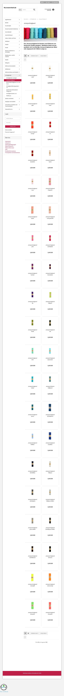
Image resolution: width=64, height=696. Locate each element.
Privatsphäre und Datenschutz (12, 152)
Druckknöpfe (8, 25)
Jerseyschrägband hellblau (32, 443)
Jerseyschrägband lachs (50, 161)
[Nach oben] (4, 693)
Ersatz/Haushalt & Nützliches (11, 29)
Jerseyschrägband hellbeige (50, 76)
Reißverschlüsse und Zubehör (11, 72)
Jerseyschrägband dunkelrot (32, 161)
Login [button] (48, 2)
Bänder (6, 22)
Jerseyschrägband (10, 80)
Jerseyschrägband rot (50, 132)
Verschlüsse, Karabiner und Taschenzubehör (11, 105)
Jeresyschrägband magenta (50, 189)
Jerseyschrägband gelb (32, 104)
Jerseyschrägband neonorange (50, 585)
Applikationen (8, 19)
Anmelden (13, 126)
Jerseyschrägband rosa (32, 189)
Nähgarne (7, 62)
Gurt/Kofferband (8, 35)
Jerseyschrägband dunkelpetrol (50, 415)
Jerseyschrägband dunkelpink (50, 245)
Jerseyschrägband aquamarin (50, 359)
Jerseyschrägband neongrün (32, 613)
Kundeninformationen (10, 151)
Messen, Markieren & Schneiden (10, 51)
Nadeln (6, 59)
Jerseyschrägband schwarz (50, 556)
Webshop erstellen (27, 673)
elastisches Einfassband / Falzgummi (12, 90)
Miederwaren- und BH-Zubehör (10, 56)
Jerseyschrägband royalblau (50, 443)
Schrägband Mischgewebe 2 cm (12, 87)
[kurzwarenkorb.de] (10, 7)
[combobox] (34, 55)
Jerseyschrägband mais (50, 104)
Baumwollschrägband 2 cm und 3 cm (13, 83)
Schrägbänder (8, 75)
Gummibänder (8, 32)
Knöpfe (6, 44)
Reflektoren (7, 69)
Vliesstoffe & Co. (9, 109)
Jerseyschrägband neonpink (50, 613)
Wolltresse (8, 95)
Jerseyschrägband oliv (50, 330)
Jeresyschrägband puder (32, 217)
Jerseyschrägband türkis (32, 387)
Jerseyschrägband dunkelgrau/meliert (50, 528)
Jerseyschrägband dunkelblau (32, 472)
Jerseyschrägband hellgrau (50, 472)
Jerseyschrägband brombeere (50, 274)
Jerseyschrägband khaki (32, 330)
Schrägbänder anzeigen (11, 78)
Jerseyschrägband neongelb (32, 585)
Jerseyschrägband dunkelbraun (32, 556)
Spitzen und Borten (9, 98)
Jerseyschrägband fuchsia (32, 274)
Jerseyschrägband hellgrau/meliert (50, 500)
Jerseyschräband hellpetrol (50, 387)
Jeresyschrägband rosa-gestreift (50, 217)
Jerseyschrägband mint (32, 359)
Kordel (6, 47)
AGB (6, 149)
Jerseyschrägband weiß (32, 76)
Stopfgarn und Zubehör (10, 101)
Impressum (8, 141)
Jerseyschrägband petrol (32, 415)
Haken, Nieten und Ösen (10, 38)
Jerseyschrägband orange (32, 132)
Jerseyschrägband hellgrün (50, 302)
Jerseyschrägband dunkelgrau (32, 500)
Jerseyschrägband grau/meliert (32, 528)
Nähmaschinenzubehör (10, 66)
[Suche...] (34, 9)
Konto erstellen (8, 129)
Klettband (7, 41)
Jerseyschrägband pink (32, 245)
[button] (42, 2)
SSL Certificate (4, 691)
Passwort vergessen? (10, 132)
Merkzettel (55, 2)
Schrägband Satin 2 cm (11, 93)
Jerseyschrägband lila (32, 302)
